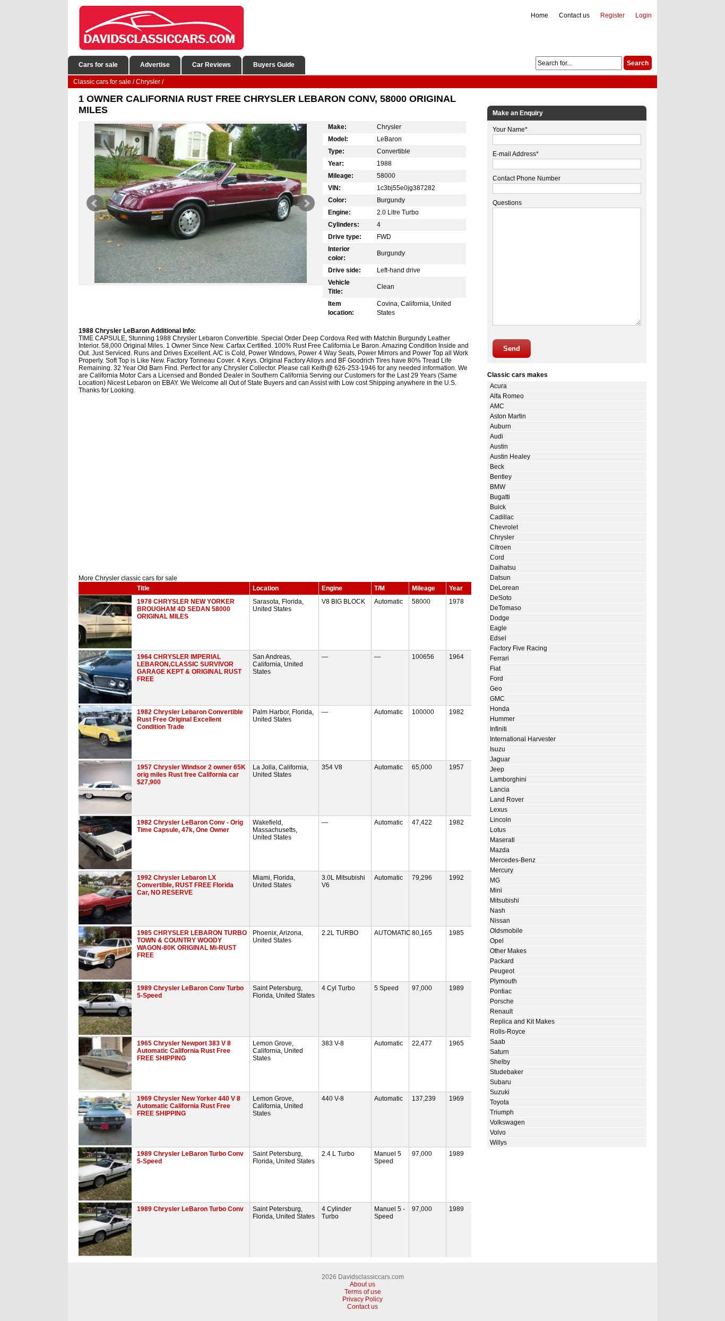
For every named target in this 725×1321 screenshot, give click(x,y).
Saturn (499, 1052)
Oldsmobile (506, 930)
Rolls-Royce (507, 1031)
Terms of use (362, 1292)
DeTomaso (505, 608)
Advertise (155, 64)
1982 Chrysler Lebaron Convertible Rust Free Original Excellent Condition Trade (190, 719)
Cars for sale (98, 64)
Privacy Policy (362, 1299)
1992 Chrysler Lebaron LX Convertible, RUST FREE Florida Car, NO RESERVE (185, 885)
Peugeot (502, 971)
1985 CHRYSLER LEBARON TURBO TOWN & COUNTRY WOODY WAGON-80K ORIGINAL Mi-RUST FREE (192, 944)
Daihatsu (503, 567)
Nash (497, 910)
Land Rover (507, 799)
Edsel (498, 638)
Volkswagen (507, 1122)
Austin (499, 446)
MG (495, 880)
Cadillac (502, 517)
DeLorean (504, 587)
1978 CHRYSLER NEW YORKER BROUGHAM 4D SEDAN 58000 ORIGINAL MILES (186, 609)
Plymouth (503, 981)
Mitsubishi (504, 900)
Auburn (500, 426)
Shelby (500, 1062)
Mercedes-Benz (513, 860)
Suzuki (500, 1092)
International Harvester (523, 739)
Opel (497, 941)
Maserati (502, 840)
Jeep (497, 769)
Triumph (502, 1112)
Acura (498, 386)
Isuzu (497, 749)
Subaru (500, 1082)
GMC (497, 698)
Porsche (502, 1001)
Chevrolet (504, 527)
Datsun (500, 577)
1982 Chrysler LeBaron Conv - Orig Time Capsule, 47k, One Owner (190, 826)
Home (539, 15)
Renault (501, 1011)
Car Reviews (211, 64)
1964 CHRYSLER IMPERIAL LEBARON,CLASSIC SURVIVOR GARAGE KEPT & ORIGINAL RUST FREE (189, 668)
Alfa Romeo (507, 396)
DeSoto (501, 598)
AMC (497, 406)
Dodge (500, 618)
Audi (496, 436)
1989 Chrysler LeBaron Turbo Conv (190, 1209)
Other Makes (508, 951)
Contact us (574, 15)
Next (306, 203)
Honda (500, 709)
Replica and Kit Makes (522, 1021)
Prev (95, 203)
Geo (496, 688)
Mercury (501, 870)
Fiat (495, 668)
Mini (496, 890)
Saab (497, 1041)
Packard (502, 961)
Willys (498, 1142)
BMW (497, 487)
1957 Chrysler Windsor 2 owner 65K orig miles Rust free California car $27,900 (191, 775)
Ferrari (499, 658)
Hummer (502, 719)
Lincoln (500, 820)
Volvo (498, 1132)
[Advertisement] (275, 484)
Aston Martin (508, 416)
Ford (496, 678)
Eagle (498, 628)
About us (362, 1284)
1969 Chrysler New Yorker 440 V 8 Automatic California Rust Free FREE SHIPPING (188, 1106)
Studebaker (506, 1072)
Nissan (500, 920)
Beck (497, 466)
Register (612, 15)
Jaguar (500, 759)
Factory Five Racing (518, 648)
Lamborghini (508, 779)
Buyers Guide (274, 64)
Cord (497, 557)
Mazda (500, 850)
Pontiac (501, 991)
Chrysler (502, 537)
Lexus (498, 809)
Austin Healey (510, 456)
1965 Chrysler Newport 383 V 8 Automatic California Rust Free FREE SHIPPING (184, 1051)
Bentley (501, 477)
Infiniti (498, 729)
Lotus (498, 830)
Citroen (500, 547)
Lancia (500, 789)
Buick (498, 507)
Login (643, 15)
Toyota (499, 1102)
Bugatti (500, 497)
